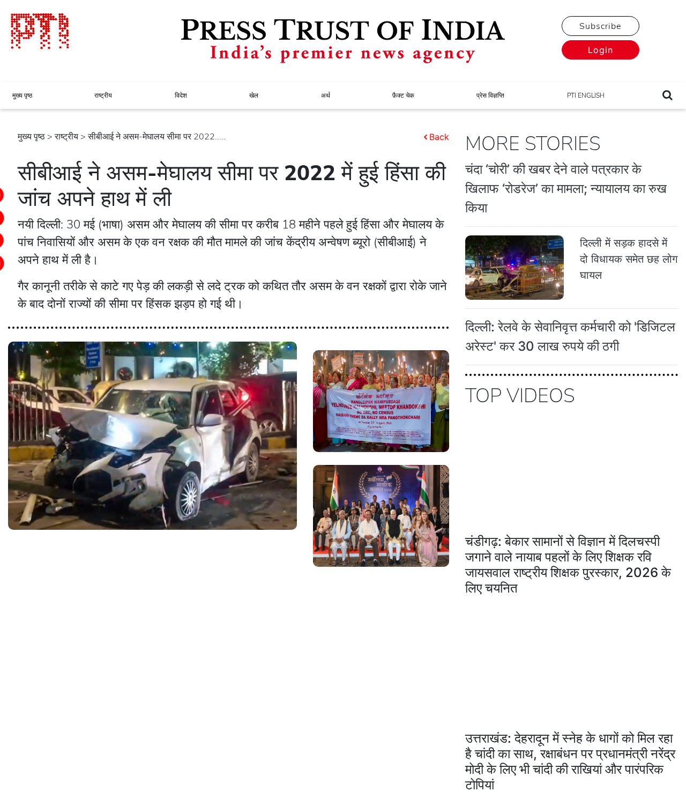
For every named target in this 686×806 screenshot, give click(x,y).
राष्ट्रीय (103, 95)
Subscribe (600, 26)
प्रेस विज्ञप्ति (490, 95)
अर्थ (325, 95)
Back (439, 136)
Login (600, 50)
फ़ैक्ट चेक (403, 95)
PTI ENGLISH (586, 95)
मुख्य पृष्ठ (22, 95)
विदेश (181, 95)
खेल (253, 95)
